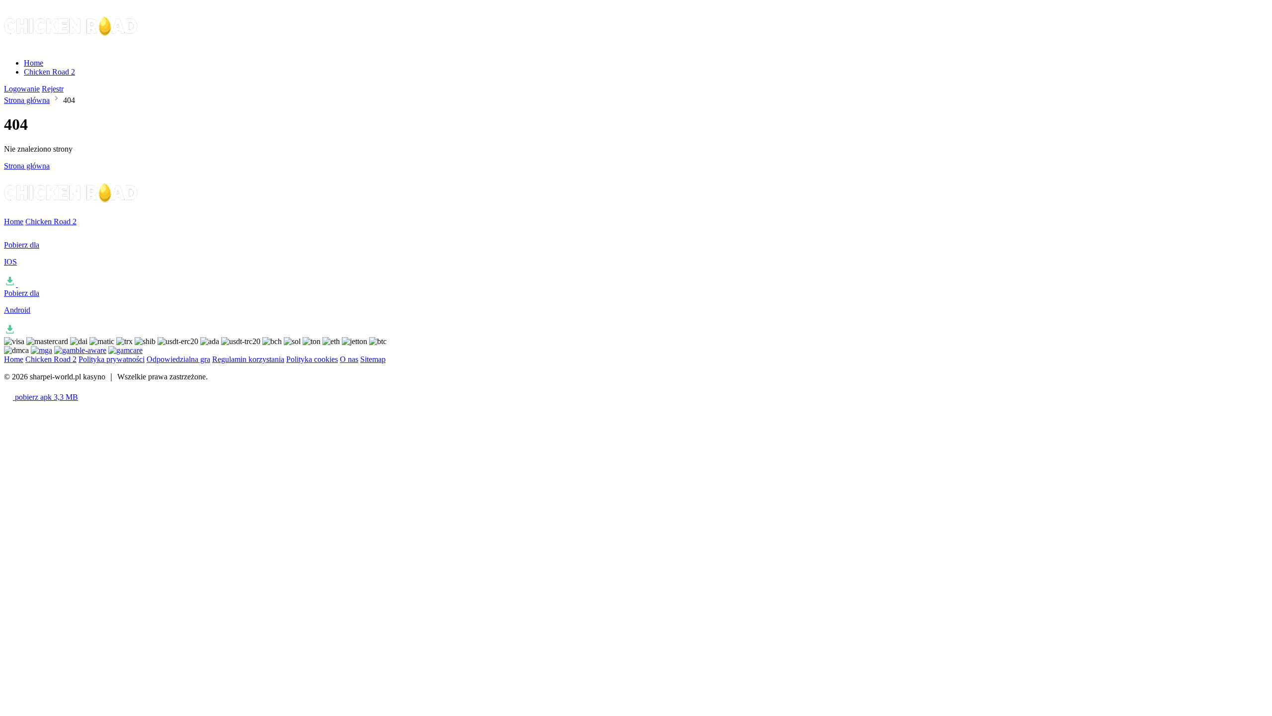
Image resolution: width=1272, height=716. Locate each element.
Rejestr (53, 89)
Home (33, 63)
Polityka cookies (312, 359)
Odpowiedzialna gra (178, 359)
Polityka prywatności (112, 359)
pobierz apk (45, 397)
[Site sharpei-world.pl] (71, 46)
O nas (349, 359)
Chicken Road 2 (49, 72)
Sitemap (373, 359)
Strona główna (27, 100)
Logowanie (22, 89)
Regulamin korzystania (248, 359)
